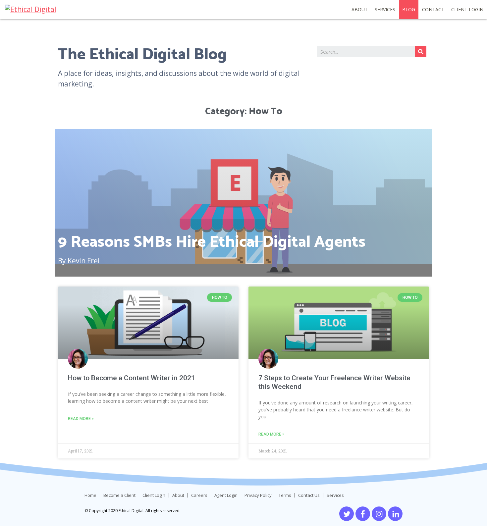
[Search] (420, 51)
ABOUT (360, 9)
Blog (408, 9)
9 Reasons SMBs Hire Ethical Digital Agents (211, 241)
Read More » (81, 418)
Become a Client (119, 495)
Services (385, 9)
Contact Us (309, 495)
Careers (199, 495)
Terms (285, 495)
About (178, 495)
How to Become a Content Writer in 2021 (131, 378)
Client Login (153, 495)
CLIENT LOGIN (467, 9)
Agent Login (226, 495)
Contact (433, 9)
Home (90, 495)
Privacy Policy (258, 495)
